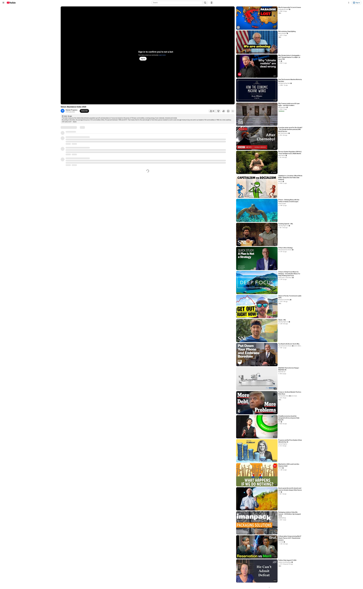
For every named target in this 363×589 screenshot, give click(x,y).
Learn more (162, 55)
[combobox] (177, 3)
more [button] (74, 122)
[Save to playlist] (228, 111)
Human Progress (71, 110)
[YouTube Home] (11, 2)
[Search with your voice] (211, 3)
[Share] (224, 111)
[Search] (205, 3)
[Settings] (349, 3)
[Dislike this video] (218, 111)
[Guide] (3, 3)
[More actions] (233, 111)
